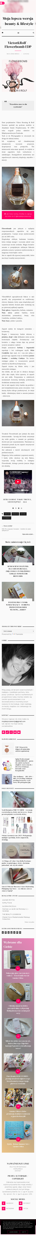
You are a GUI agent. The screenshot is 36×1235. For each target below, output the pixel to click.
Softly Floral (7, 903)
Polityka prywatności (18, 1167)
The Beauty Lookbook (11, 914)
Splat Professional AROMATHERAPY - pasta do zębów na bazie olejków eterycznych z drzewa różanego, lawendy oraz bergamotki (24, 765)
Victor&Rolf (6, 518)
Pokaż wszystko (29, 922)
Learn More (13, 1232)
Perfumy (7, 514)
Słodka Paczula (9, 906)
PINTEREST (26, 1203)
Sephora (23, 514)
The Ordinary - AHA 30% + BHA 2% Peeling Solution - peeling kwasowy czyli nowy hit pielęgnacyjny (23, 779)
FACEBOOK (9, 1203)
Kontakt (18, 1171)
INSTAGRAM (10, 1208)
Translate (19, 634)
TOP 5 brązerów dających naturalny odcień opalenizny (22, 749)
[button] (18, 33)
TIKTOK (25, 1208)
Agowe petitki (8, 900)
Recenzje (15, 514)
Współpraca (18, 1169)
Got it (24, 1232)
